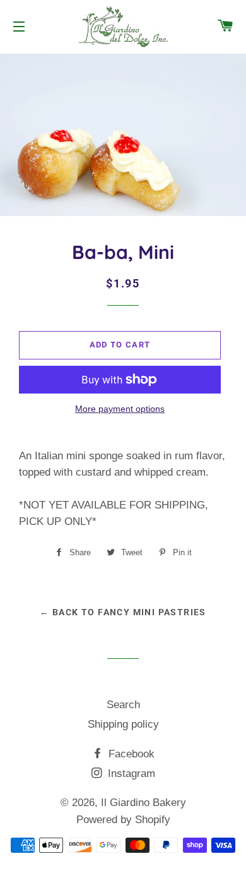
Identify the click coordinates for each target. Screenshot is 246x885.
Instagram (130, 774)
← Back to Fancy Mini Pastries (123, 612)
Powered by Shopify (123, 820)
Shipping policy (123, 724)
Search (123, 705)
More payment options (120, 409)
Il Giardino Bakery (143, 803)
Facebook (130, 754)
